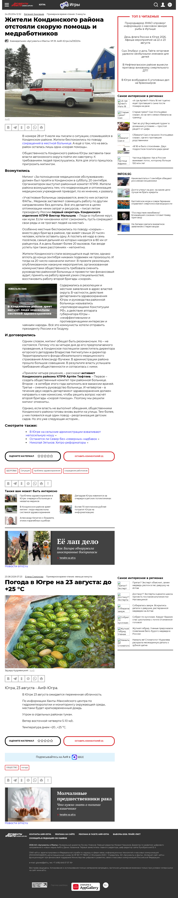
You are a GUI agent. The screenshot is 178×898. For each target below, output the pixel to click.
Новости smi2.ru (16, 566)
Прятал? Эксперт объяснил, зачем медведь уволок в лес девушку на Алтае (150, 585)
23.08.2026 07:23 (13, 576)
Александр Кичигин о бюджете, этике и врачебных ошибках (37, 519)
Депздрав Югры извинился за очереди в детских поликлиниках (93, 497)
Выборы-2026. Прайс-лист (126, 834)
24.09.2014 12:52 (13, 14)
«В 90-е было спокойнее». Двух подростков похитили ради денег (150, 147)
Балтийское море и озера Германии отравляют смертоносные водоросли (151, 202)
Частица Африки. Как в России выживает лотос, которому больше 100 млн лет (151, 160)
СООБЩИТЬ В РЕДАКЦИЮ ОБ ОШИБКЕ (48, 838)
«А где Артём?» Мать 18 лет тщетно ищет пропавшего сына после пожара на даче (151, 103)
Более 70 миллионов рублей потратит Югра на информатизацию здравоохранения (83, 510)
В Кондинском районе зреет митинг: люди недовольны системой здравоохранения (35, 509)
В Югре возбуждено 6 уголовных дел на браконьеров (145, 81)
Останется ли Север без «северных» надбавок (63, 439)
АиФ (7, 119)
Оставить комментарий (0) (89, 456)
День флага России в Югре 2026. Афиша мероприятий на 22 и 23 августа (145, 40)
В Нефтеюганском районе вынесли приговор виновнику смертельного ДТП (145, 67)
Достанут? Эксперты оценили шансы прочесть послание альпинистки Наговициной (152, 597)
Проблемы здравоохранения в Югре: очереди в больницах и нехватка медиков (36, 498)
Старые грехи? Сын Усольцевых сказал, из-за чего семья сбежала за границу (151, 115)
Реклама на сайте (65, 834)
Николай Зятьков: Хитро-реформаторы (58, 442)
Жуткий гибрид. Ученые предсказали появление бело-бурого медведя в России (152, 631)
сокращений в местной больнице (46, 143)
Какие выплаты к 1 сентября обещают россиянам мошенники (151, 179)
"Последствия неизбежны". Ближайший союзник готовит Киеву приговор (151, 215)
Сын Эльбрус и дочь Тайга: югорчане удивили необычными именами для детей (145, 53)
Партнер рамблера (59, 885)
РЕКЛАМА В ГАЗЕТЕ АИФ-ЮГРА (94, 834)
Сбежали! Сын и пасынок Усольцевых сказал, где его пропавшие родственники (152, 138)
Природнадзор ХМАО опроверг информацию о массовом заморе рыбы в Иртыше (145, 26)
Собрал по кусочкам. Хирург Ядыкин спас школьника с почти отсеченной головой (152, 620)
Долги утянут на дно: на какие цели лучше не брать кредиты (150, 191)
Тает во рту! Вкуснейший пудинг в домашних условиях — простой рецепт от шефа (150, 126)
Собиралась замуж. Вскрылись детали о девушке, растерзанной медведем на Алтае (150, 608)
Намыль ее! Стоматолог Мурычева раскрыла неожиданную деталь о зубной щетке (151, 642)
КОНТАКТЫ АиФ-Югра (40, 834)
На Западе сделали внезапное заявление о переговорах (147, 225)
